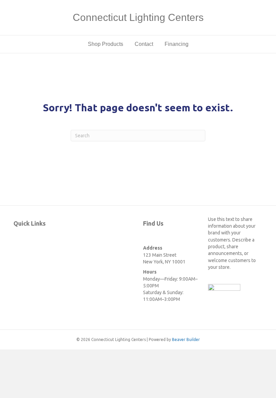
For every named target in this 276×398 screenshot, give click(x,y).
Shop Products (105, 44)
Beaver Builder (186, 339)
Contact (144, 44)
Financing (176, 44)
